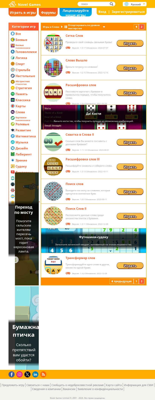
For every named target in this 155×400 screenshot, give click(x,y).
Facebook (13, 374)
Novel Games (29, 4)
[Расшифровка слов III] (53, 166)
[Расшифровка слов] (53, 92)
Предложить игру (13, 385)
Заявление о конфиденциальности (100, 389)
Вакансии (69, 389)
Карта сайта (114, 385)
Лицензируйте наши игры (76, 12)
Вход (102, 12)
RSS (44, 374)
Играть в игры (23, 12)
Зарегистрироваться (128, 12)
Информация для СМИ (138, 385)
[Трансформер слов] (53, 265)
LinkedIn (36, 374)
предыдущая (136, 26)
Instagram (20, 374)
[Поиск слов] (53, 191)
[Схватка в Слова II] (53, 141)
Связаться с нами (37, 385)
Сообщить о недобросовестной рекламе (77, 385)
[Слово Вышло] (53, 67)
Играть (130, 43)
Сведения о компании (46, 389)
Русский (136, 4)
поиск (112, 3)
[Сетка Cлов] (53, 43)
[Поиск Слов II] (53, 216)
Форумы (48, 12)
